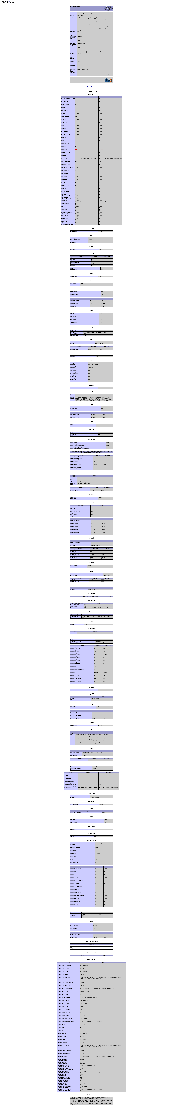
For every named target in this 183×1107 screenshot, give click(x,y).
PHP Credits (91, 87)
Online (9, 1)
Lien (2, 2)
